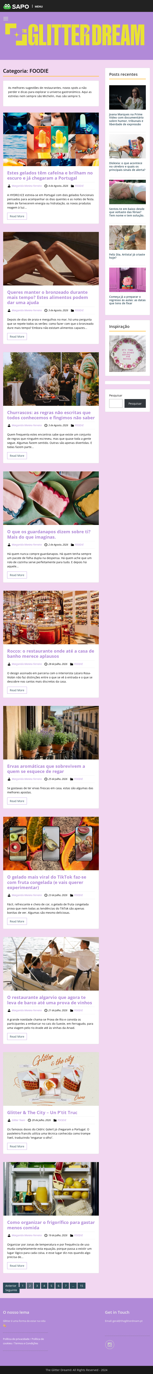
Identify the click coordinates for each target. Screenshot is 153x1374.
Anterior (10, 1286)
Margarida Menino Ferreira (27, 186)
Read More (17, 216)
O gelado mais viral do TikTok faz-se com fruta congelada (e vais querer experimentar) (46, 882)
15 (81, 1286)
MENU (39, 6)
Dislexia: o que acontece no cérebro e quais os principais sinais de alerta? (127, 166)
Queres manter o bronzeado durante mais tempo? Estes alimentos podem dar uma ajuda (47, 297)
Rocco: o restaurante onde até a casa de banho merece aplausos (50, 653)
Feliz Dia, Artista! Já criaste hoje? (127, 256)
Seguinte (11, 1290)
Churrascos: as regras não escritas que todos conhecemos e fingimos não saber (51, 414)
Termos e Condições (26, 1343)
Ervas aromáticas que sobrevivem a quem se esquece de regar (46, 768)
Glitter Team (18, 1120)
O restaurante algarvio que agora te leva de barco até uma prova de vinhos (49, 999)
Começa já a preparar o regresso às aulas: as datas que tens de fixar (127, 300)
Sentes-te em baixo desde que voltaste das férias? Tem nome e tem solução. (126, 212)
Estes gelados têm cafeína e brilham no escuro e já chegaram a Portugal (50, 175)
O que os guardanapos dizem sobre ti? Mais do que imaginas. (49, 534)
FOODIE (79, 186)
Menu (7, 18)
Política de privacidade (16, 1339)
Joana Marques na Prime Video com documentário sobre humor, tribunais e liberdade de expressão (126, 119)
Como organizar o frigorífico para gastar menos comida (51, 1224)
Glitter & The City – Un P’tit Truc (42, 1112)
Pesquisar (115, 395)
